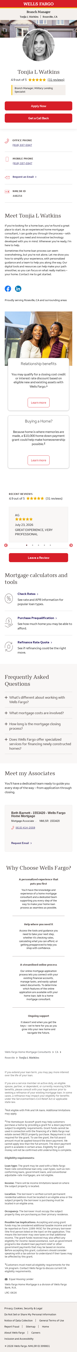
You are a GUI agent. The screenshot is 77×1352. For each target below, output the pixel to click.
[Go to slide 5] (50, 545)
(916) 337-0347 (22, 163)
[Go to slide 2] (33, 545)
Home (45, 1326)
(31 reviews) (56, 80)
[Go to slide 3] (38, 545)
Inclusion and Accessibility (19, 1338)
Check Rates (27, 594)
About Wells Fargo (14, 1332)
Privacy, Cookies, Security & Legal (23, 1308)
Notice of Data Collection (18, 1320)
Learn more (38, 402)
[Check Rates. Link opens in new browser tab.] (9, 599)
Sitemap (30, 1326)
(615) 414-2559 (25, 827)
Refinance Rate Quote (33, 642)
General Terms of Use (51, 1320)
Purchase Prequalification (36, 618)
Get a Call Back (38, 118)
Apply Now (38, 106)
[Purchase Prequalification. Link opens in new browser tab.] (9, 623)
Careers (35, 1332)
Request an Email (23, 176)
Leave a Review (38, 558)
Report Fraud (11, 1326)
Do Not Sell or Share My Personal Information (30, 1314)
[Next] (71, 545)
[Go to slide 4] (44, 545)
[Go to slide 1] (27, 545)
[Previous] (6, 545)
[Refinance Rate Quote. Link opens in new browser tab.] (9, 647)
